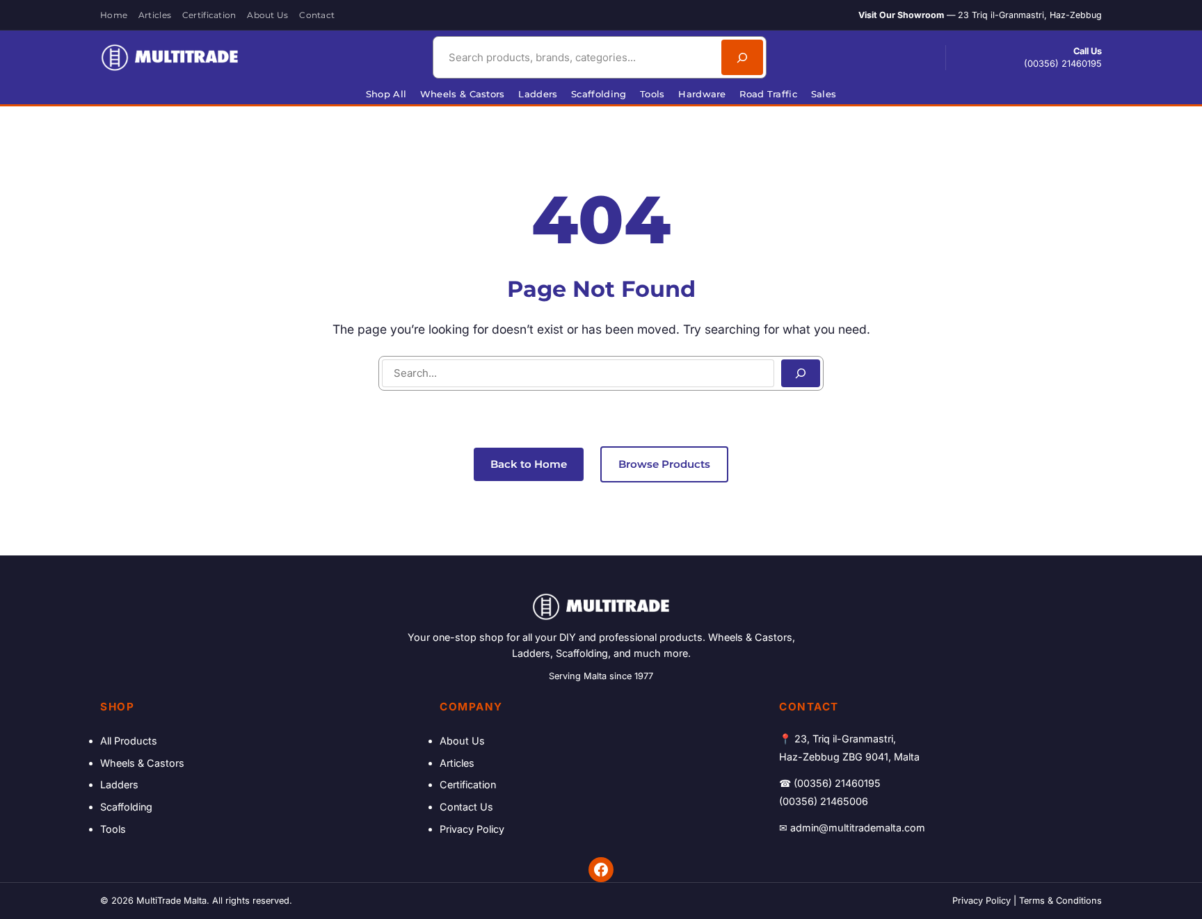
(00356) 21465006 (823, 801)
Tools (113, 829)
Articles (457, 763)
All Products (128, 741)
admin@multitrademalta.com (857, 827)
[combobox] (575, 57)
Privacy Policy (472, 829)
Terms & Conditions (1060, 900)
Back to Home (528, 464)
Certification (468, 784)
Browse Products (664, 464)
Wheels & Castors (142, 763)
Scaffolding (126, 807)
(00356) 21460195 (1063, 63)
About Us (462, 741)
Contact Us (466, 807)
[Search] (742, 57)
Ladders (119, 784)
